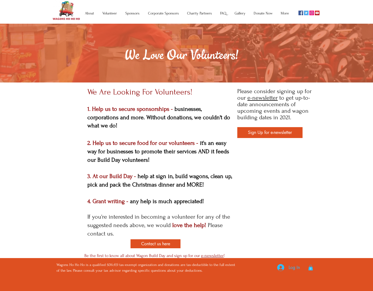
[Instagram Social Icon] (311, 13)
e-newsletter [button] (262, 97)
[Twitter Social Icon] (306, 13)
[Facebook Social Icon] (300, 13)
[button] (270, 132)
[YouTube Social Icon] (317, 13)
